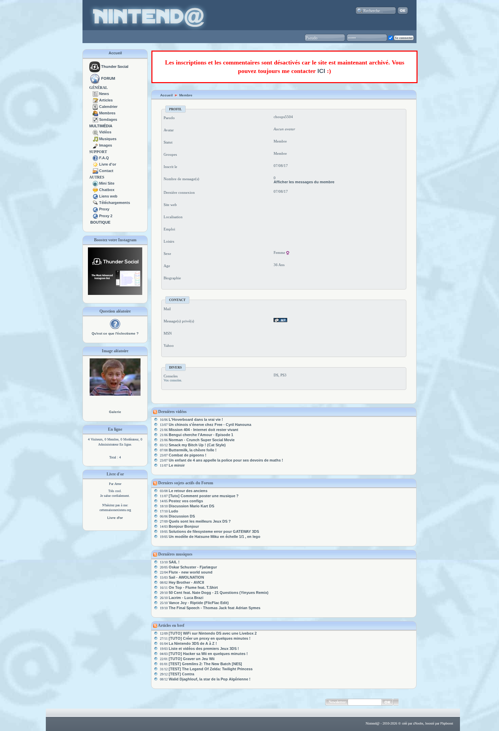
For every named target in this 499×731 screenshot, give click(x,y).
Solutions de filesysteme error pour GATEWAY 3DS (214, 531)
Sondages (108, 119)
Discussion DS (182, 516)
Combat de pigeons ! (187, 455)
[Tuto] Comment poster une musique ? (204, 496)
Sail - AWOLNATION (186, 577)
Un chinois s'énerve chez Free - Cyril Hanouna (210, 425)
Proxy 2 (105, 216)
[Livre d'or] (95, 164)
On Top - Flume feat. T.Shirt (193, 587)
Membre (185, 95)
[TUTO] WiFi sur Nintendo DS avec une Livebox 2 (213, 633)
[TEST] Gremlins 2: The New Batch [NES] (205, 664)
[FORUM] (94, 78)
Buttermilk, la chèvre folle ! (193, 450)
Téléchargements (114, 203)
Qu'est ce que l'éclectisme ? (115, 333)
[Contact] (95, 171)
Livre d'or (107, 164)
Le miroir (177, 465)
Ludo (173, 511)
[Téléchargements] (95, 203)
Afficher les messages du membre (304, 182)
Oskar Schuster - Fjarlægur (193, 567)
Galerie (115, 412)
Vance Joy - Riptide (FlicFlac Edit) (199, 603)
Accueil (115, 53)
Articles (106, 100)
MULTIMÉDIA (100, 126)
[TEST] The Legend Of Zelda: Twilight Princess (211, 669)
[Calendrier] (95, 107)
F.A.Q (104, 158)
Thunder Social (114, 66)
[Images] (95, 145)
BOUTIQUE (100, 222)
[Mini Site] (95, 183)
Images (105, 145)
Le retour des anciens (188, 491)
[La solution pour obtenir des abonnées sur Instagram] (115, 294)
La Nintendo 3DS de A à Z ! (193, 643)
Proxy (104, 209)
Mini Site (106, 183)
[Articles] (95, 100)
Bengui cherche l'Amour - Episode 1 (201, 435)
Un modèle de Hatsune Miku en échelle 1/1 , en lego (214, 537)
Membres (107, 113)
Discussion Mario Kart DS (191, 506)
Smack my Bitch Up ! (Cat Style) (197, 445)
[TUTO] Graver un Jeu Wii (192, 659)
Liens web (108, 196)
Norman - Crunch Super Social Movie (202, 440)
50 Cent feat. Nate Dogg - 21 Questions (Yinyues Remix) (219, 593)
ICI (321, 71)
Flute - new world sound (190, 572)
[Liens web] (95, 196)
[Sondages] (95, 119)
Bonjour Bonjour (184, 526)
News (104, 94)
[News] (95, 94)
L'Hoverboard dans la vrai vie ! (196, 419)
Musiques (107, 139)
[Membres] (95, 113)
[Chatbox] (95, 190)
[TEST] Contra (181, 674)
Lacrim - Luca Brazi (186, 598)
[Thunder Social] (94, 66)
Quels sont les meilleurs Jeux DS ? (200, 521)
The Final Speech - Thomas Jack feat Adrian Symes (214, 608)
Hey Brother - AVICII (186, 582)
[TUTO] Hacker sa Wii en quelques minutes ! (208, 654)
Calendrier (108, 107)
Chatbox (106, 190)
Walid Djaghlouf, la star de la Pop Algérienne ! (210, 679)
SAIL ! (174, 562)
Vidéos (105, 132)
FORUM (108, 78)
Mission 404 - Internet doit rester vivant (203, 430)
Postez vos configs (186, 501)
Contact (106, 171)
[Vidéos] (95, 132)
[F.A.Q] (95, 158)
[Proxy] (95, 209)
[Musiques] (95, 139)
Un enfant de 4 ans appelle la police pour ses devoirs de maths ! (226, 460)
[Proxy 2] (95, 216)
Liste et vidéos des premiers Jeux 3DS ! (204, 648)
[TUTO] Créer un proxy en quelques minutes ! (210, 638)
